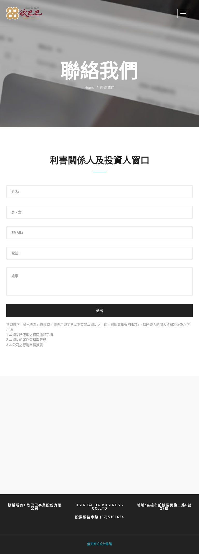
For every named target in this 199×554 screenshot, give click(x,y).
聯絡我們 (107, 87)
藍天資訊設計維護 (99, 544)
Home (89, 87)
